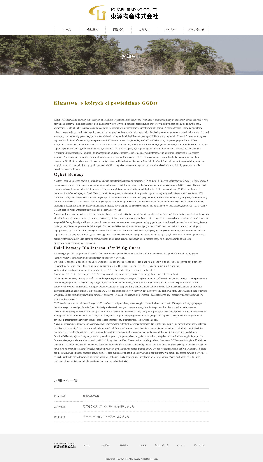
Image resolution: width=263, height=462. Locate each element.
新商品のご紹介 (91, 396)
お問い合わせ (196, 29)
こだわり (144, 29)
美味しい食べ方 (162, 445)
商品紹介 (118, 29)
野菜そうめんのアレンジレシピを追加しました (108, 406)
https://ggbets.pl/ (151, 214)
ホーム (67, 29)
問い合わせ (199, 445)
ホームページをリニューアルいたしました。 (107, 416)
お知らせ (170, 29)
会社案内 (92, 29)
